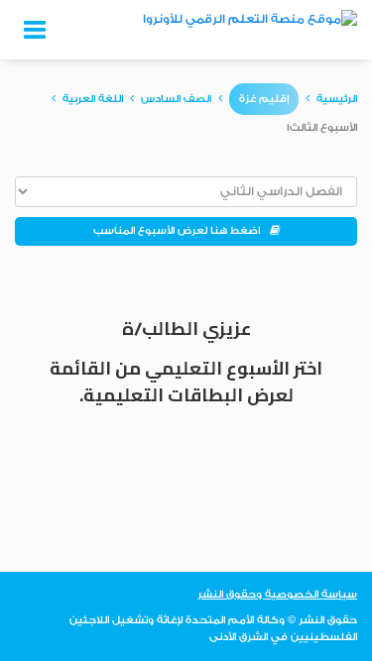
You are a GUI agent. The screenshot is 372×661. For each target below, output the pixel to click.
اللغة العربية (92, 99)
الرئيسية (336, 99)
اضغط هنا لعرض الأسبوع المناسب (181, 231)
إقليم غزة (264, 99)
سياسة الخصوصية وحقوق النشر (277, 595)
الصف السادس (176, 99)
